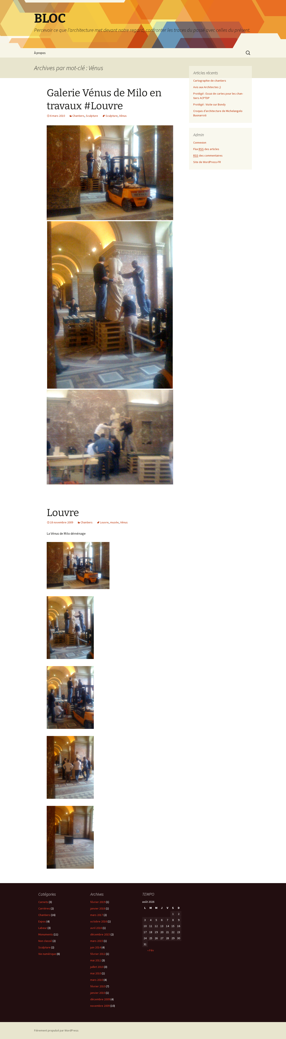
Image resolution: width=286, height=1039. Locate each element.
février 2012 (97, 954)
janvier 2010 (97, 993)
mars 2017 (96, 915)
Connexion (199, 142)
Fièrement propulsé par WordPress (56, 1030)
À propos (40, 53)
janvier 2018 (97, 908)
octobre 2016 (98, 921)
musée (114, 522)
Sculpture (92, 116)
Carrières (44, 908)
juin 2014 (95, 947)
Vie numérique (47, 954)
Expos (42, 921)
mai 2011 (95, 960)
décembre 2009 (100, 999)
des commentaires (208, 155)
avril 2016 (96, 928)
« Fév (150, 950)
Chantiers (78, 116)
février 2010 (97, 986)
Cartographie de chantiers (209, 80)
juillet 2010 (96, 967)
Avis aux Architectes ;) (207, 87)
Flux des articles (206, 149)
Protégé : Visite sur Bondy (209, 104)
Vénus (123, 116)
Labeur (42, 928)
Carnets (43, 902)
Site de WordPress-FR (207, 162)
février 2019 (97, 902)
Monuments (45, 934)
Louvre (63, 513)
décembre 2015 (100, 934)
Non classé (45, 941)
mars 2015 (96, 941)
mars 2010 (96, 980)
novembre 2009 (100, 1006)
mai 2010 (95, 973)
